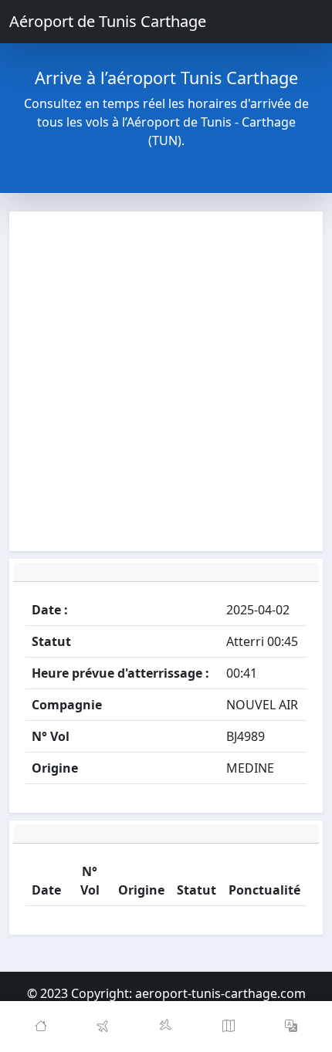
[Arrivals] (165, 1026)
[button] (291, 1026)
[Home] (40, 1026)
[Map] (229, 1026)
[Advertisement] (166, 381)
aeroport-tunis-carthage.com (220, 993)
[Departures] (103, 1026)
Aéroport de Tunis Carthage (107, 21)
